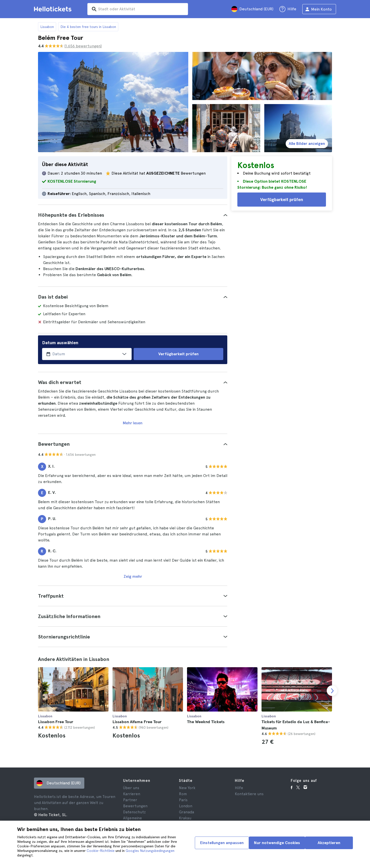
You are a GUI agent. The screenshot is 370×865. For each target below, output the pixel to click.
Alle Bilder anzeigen (307, 143)
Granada (186, 812)
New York (187, 788)
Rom (183, 794)
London (185, 806)
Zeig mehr (133, 576)
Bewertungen (135, 806)
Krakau (185, 818)
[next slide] (332, 690)
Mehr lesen (132, 423)
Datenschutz (134, 812)
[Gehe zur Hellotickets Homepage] (53, 9)
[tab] (132, 215)
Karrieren (131, 794)
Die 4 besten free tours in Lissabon (88, 27)
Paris (183, 800)
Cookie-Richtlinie (101, 851)
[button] (132, 215)
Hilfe (239, 788)
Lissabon (47, 27)
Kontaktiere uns (249, 794)
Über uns (131, 788)
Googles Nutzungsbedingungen (150, 851)
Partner (130, 800)
